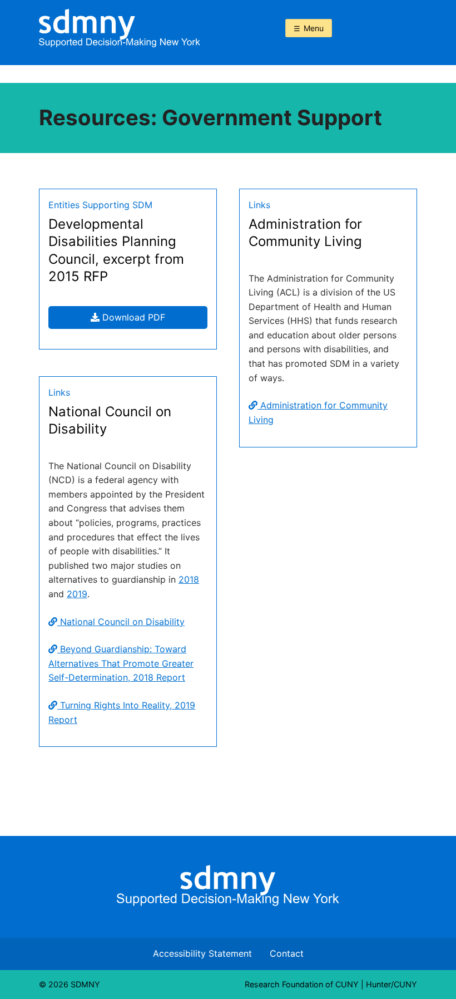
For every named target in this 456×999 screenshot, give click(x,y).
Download (153, 320)
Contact (287, 953)
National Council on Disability (121, 621)
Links (259, 204)
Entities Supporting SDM (100, 204)
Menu (314, 28)
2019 (77, 593)
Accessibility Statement (202, 953)
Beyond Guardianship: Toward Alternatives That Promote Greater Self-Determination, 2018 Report (121, 663)
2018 (189, 579)
